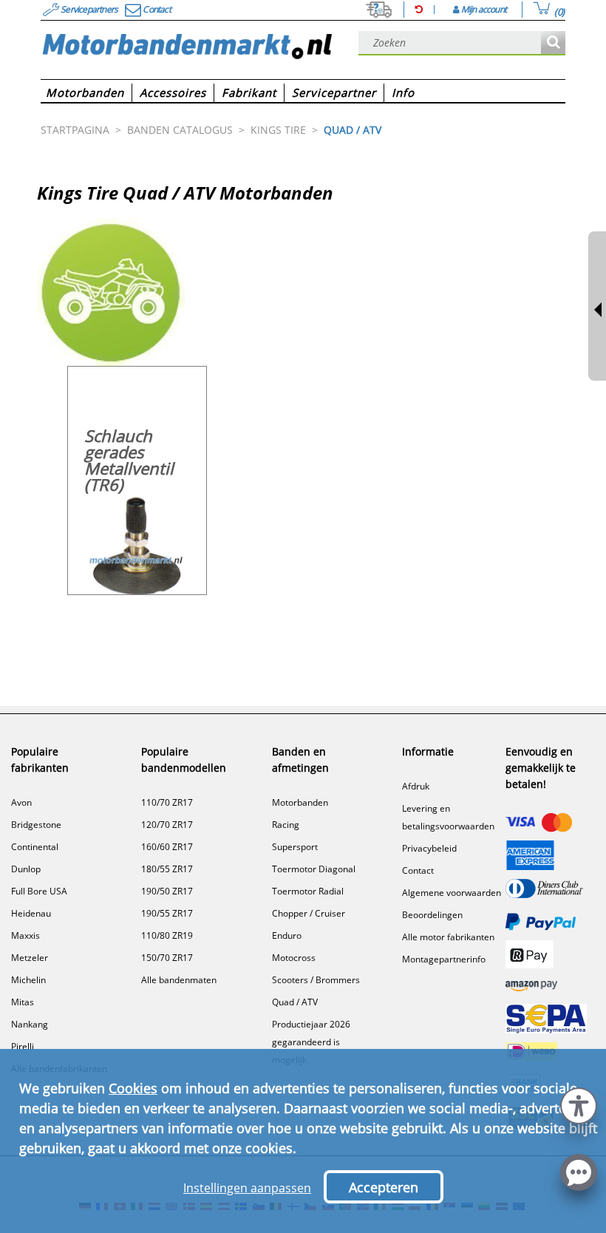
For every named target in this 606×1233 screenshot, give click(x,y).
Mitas (22, 1002)
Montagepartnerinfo (444, 959)
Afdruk (415, 786)
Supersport (295, 846)
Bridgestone (36, 824)
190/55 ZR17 (167, 913)
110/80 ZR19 (167, 935)
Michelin (28, 980)
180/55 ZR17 (167, 869)
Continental (34, 846)
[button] (578, 1104)
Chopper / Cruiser (308, 913)
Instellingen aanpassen (247, 1188)
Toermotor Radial (308, 891)
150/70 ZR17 (167, 957)
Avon (21, 802)
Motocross (294, 957)
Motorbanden (300, 802)
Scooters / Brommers (316, 980)
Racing (285, 824)
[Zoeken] (553, 43)
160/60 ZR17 (167, 846)
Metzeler (29, 957)
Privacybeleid (429, 848)
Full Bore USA (39, 891)
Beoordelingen (432, 914)
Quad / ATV (295, 1002)
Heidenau (31, 913)
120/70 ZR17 (167, 824)
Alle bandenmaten (179, 980)
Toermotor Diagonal (313, 869)
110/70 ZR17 (167, 802)
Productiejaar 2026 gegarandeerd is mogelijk (311, 1042)
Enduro (287, 935)
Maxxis (25, 935)
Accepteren (383, 1187)
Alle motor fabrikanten (448, 937)
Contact (418, 870)
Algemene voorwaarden (451, 892)
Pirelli (22, 1046)
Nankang (29, 1024)
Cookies (133, 1088)
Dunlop (26, 869)
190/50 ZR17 (167, 891)
